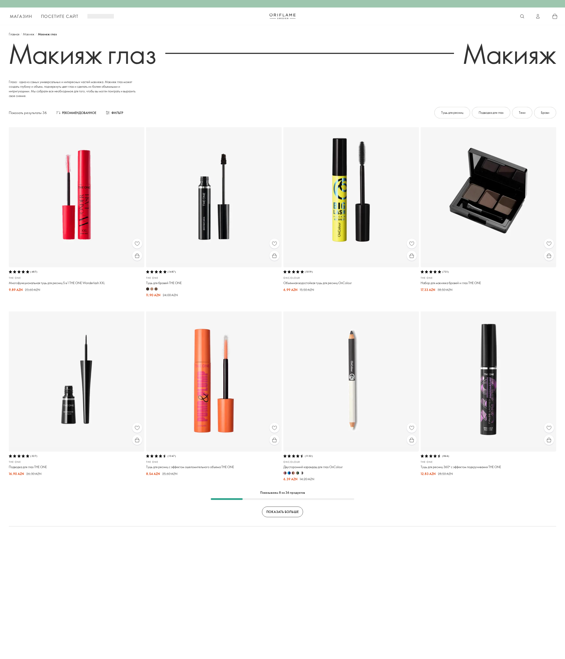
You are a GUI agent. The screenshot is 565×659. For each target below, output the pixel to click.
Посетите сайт (60, 16)
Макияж (28, 34)
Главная (14, 34)
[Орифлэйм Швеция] (282, 16)
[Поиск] (522, 16)
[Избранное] (137, 244)
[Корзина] (554, 16)
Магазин (21, 16)
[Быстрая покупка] (137, 256)
